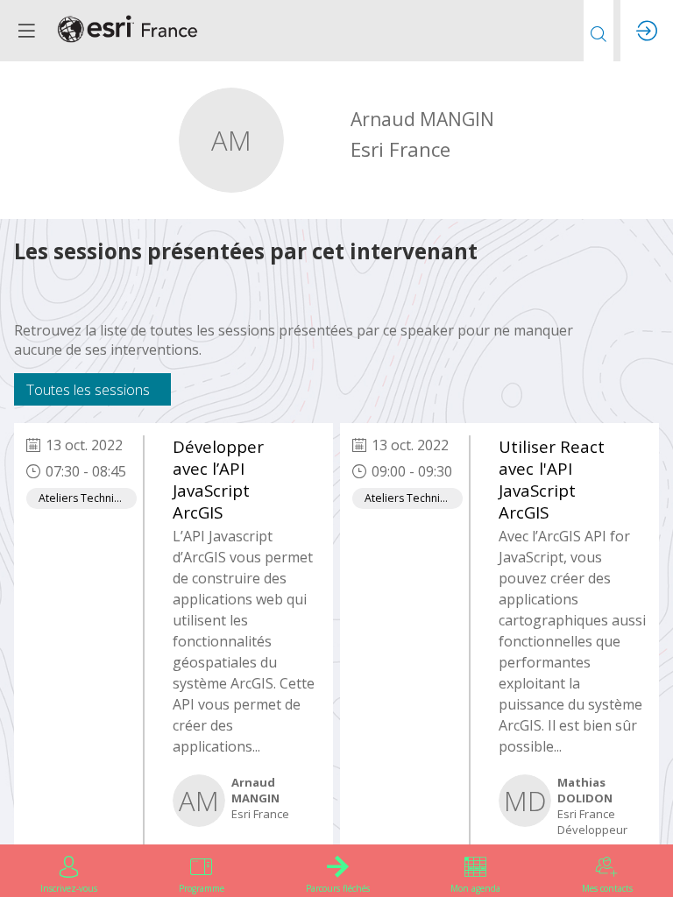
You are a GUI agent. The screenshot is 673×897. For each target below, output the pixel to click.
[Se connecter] (646, 30)
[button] (26, 30)
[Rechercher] (598, 30)
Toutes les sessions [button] (88, 389)
